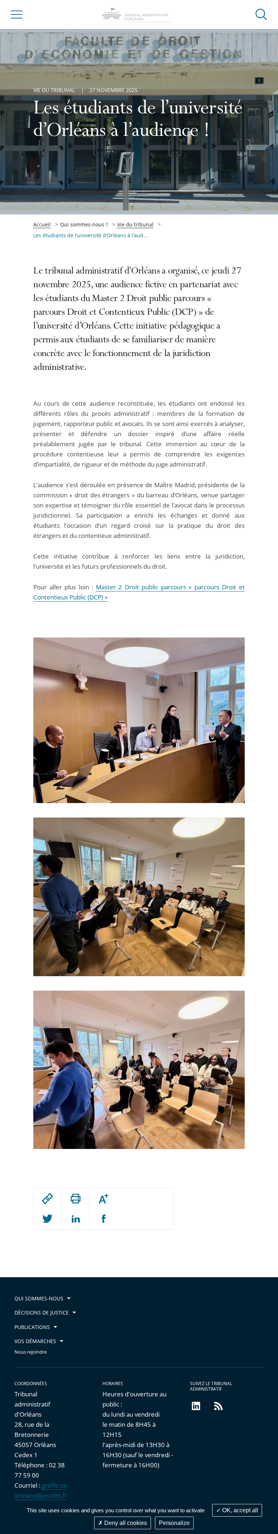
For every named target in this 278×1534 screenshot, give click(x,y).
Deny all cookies (125, 1523)
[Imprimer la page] (75, 1198)
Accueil (42, 224)
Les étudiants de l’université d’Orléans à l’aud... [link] (90, 235)
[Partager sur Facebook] (104, 1219)
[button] (261, 14)
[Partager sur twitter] (47, 1219)
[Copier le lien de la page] (47, 1198)
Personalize (174, 1523)
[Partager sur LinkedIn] (75, 1219)
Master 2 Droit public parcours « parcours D (161, 587)
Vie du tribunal (135, 224)
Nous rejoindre (30, 1352)
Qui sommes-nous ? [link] (84, 224)
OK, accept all (239, 1510)
